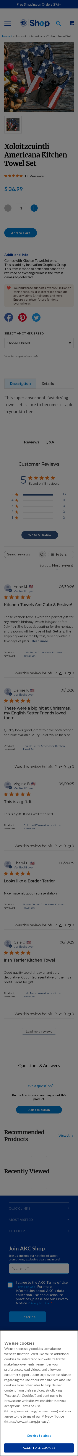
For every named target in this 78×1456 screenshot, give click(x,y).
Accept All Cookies (39, 1447)
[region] (39, 1393)
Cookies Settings (39, 1435)
